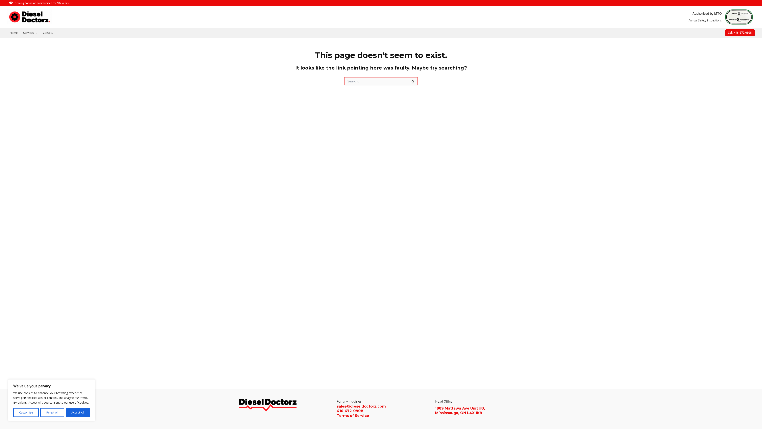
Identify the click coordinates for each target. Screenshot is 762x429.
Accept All (77, 412)
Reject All (52, 412)
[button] (740, 32)
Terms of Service (353, 416)
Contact (48, 33)
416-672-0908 (350, 411)
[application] (35, 33)
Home (14, 33)
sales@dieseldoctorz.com (361, 406)
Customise (26, 412)
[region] (51, 400)
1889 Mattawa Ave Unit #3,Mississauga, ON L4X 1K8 (460, 410)
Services (28, 33)
